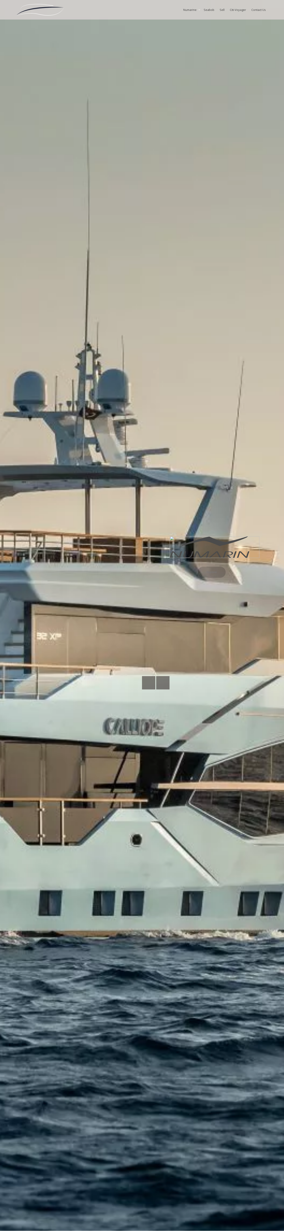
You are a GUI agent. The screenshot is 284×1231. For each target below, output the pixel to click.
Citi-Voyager (238, 10)
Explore (212, 572)
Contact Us (258, 10)
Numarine (190, 10)
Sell (222, 10)
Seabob (209, 10)
